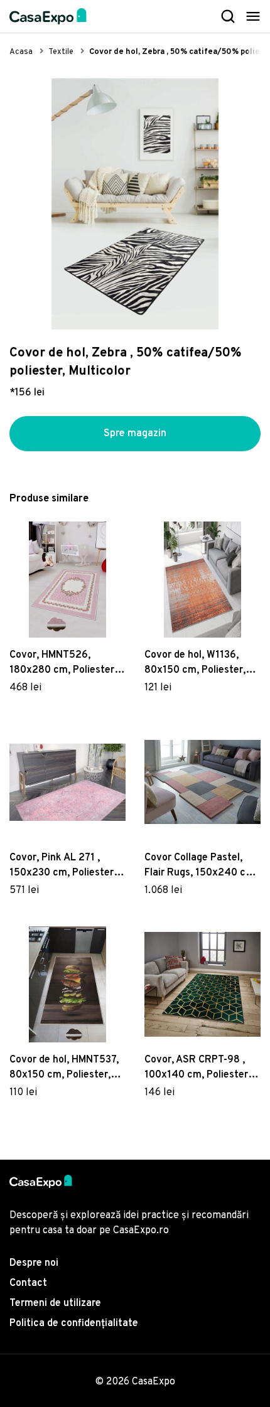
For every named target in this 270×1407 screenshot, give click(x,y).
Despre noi (33, 1263)
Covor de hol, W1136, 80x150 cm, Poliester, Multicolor (195, 663)
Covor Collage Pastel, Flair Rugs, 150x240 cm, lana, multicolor (200, 866)
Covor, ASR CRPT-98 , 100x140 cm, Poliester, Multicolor (197, 1068)
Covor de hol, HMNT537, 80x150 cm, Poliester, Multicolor (64, 1068)
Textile (60, 52)
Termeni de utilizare (55, 1303)
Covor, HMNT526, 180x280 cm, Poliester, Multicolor (63, 663)
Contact (28, 1283)
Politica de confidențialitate (73, 1323)
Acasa (21, 52)
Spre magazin (135, 433)
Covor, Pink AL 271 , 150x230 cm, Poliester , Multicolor (64, 866)
